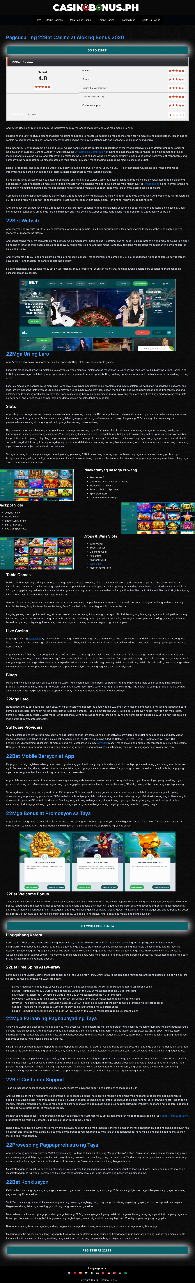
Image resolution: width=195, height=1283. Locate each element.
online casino (152, 183)
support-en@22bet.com (174, 1115)
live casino (34, 638)
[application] (64, 20)
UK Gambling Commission (90, 151)
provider (102, 742)
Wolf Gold (95, 563)
